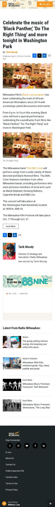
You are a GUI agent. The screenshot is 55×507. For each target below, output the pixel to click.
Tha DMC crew (34, 168)
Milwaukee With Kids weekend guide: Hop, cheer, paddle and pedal (36, 365)
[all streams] (51, 503)
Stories (25, 337)
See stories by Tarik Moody (32, 261)
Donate (46, 4)
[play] (4, 503)
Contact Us (10, 465)
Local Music (11, 226)
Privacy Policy (12, 490)
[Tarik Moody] (9, 251)
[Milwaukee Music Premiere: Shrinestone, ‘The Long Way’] (12, 405)
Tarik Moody (12, 52)
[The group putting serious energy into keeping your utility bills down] (12, 342)
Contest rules (11, 477)
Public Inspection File (15, 471)
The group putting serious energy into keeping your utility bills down (35, 344)
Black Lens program (33, 94)
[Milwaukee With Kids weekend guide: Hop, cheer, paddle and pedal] (12, 363)
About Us (10, 458)
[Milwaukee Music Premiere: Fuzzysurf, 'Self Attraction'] (12, 385)
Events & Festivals (30, 358)
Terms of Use (12, 483)
